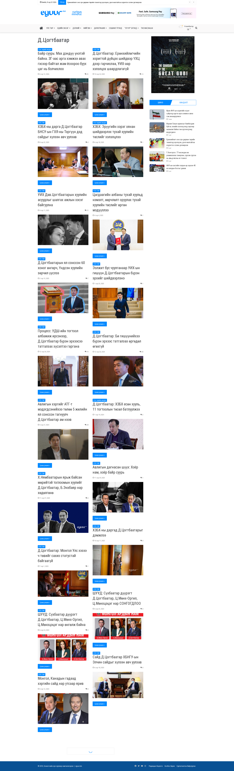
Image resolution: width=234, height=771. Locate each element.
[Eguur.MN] (61, 14)
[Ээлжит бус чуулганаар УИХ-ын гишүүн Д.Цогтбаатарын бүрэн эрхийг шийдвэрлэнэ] (118, 303)
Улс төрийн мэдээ (45, 49)
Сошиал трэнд (115, 28)
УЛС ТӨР (49, 28)
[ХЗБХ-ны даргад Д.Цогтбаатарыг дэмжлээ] (118, 560)
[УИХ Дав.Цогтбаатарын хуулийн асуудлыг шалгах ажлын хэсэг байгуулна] (63, 230)
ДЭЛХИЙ (76, 28)
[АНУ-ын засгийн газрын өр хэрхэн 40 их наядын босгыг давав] (157, 169)
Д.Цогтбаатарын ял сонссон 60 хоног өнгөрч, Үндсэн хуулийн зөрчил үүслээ (61, 268)
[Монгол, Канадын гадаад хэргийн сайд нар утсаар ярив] (63, 708)
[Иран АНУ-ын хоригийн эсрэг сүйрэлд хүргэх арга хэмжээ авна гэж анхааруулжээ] (157, 114)
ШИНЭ (160, 102)
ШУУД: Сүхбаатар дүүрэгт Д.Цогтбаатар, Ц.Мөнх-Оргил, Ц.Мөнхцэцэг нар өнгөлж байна (61, 619)
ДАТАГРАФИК (99, 28)
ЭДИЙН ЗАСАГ (63, 28)
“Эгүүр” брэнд (131, 28)
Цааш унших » (45, 115)
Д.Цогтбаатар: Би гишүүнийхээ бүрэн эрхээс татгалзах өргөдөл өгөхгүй (117, 341)
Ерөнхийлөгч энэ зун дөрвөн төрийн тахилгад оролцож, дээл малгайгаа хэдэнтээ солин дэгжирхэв (180, 142)
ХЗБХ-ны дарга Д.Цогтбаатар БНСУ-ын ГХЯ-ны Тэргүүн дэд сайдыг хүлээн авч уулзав (60, 131)
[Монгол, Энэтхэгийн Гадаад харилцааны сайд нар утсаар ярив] (118, 749)
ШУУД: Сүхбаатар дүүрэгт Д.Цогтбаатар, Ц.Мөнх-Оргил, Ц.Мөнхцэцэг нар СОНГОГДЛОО (117, 598)
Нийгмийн (96, 712)
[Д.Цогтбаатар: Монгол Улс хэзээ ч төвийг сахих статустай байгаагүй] (63, 583)
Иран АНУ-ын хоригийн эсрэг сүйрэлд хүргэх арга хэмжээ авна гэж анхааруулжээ (179, 113)
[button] (144, 13)
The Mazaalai (147, 28)
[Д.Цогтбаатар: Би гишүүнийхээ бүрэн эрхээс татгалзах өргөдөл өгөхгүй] (118, 371)
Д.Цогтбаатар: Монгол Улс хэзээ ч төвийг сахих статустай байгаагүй (62, 555)
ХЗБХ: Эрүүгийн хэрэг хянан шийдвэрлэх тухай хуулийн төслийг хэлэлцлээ (114, 131)
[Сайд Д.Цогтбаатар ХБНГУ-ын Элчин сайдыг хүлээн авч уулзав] (118, 685)
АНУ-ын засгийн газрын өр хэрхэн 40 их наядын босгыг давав (90, 2)
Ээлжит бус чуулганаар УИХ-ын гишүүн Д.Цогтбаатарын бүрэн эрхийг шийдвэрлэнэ (116, 273)
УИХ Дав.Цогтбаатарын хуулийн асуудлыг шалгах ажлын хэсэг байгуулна (62, 200)
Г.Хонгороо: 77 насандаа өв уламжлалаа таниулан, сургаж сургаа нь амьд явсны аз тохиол (181, 155)
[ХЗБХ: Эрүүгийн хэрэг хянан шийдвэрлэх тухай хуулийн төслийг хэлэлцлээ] (118, 162)
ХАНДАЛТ (183, 102)
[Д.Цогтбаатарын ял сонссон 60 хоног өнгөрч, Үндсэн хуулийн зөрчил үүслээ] (63, 298)
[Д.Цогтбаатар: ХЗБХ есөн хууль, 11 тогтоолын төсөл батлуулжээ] (118, 434)
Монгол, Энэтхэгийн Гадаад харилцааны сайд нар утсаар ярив (115, 721)
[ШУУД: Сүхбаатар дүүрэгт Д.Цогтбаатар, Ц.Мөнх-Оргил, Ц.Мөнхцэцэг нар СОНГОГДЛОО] (118, 626)
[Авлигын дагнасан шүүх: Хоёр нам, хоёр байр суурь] (118, 497)
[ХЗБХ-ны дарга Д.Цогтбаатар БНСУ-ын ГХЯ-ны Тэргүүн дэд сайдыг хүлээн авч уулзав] (63, 162)
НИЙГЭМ (86, 28)
